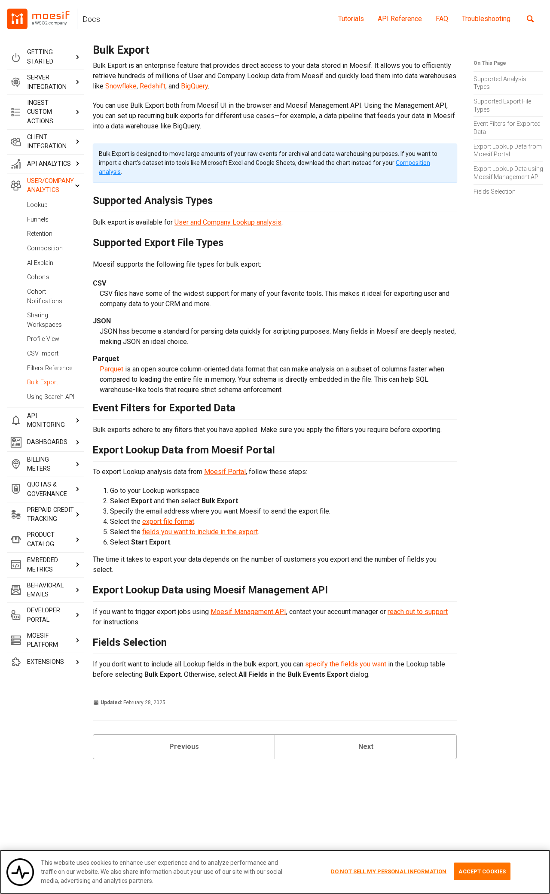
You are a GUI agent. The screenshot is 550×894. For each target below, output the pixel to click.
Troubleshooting (486, 19)
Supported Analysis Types (500, 82)
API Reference (400, 19)
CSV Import (42, 353)
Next (365, 746)
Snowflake (121, 86)
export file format (168, 521)
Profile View (43, 339)
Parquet (111, 369)
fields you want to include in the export (200, 532)
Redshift (152, 86)
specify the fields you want (345, 664)
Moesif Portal (225, 472)
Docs (91, 19)
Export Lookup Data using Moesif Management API (508, 172)
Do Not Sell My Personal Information (389, 871)
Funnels (38, 219)
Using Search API (50, 396)
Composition (45, 248)
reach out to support (418, 612)
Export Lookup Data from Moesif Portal (508, 150)
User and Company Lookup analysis (227, 222)
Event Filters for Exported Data (507, 127)
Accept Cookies (482, 871)
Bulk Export (42, 382)
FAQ (442, 19)
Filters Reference (49, 367)
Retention (39, 233)
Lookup (37, 205)
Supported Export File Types (502, 105)
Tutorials (351, 19)
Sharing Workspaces (44, 320)
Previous (184, 746)
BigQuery (194, 86)
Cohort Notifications (44, 296)
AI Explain (40, 262)
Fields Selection (495, 191)
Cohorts (38, 277)
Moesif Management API (248, 612)
